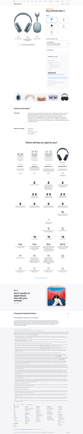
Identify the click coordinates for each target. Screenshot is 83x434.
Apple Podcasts (27, 420)
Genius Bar (37, 409)
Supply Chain (60, 412)
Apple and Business (50, 408)
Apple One (26, 414)
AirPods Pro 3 (48, 166)
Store (15, 408)
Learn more (17, 303)
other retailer (29, 429)
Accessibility (60, 408)
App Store (26, 423)
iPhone (15, 412)
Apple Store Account (28, 409)
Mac (14, 409)
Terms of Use (38, 432)
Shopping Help (38, 421)
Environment (60, 409)
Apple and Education (50, 413)
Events (59, 423)
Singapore (67, 432)
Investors (59, 420)
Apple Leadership (61, 417)
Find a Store (38, 408)
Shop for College (49, 414)
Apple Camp (38, 412)
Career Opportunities (61, 419)
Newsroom (59, 416)
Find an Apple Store (23, 429)
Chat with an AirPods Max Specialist (28, 45)
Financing (37, 418)
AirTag (15, 419)
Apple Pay (15, 426)
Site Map (52, 432)
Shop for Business (50, 409)
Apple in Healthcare (50, 418)
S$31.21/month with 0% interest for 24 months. (56, 74)
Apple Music (27, 417)
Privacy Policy (33, 432)
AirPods (17, 404)
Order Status (38, 419)
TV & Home (15, 418)
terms (35, 334)
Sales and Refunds (44, 432)
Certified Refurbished (39, 415)
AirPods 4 (20, 166)
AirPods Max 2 (18, 4)
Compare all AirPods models (41, 278)
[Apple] (14, 404)
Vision (15, 415)
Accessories (16, 421)
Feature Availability (23, 325)
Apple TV (26, 416)
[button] (66, 1)
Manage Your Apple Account (29, 408)
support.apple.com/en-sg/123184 (20, 340)
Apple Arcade (27, 419)
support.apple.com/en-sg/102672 (45, 345)
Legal (49, 432)
